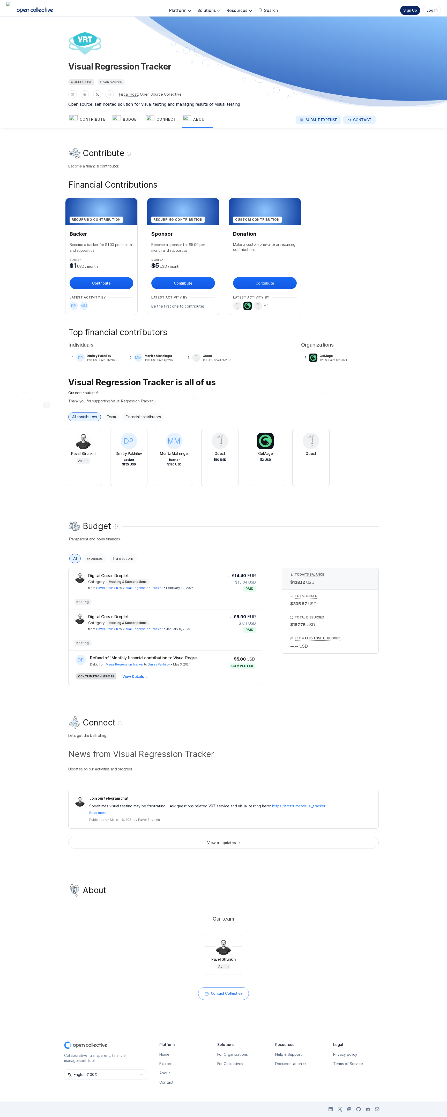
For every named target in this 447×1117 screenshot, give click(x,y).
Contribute (101, 283)
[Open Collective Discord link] (367, 1109)
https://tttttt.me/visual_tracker (298, 806)
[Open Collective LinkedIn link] (330, 1109)
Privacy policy (345, 1054)
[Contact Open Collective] (377, 1109)
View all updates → (223, 842)
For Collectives (230, 1063)
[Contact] (72, 94)
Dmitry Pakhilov (159, 664)
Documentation (288, 1063)
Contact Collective (227, 993)
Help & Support (288, 1054)
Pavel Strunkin (107, 588)
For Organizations (232, 1054)
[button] (89, 119)
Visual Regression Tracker (143, 588)
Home (164, 1054)
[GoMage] (247, 306)
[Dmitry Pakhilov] (74, 306)
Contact (166, 1082)
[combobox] (105, 1074)
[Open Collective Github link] (358, 1109)
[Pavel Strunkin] (80, 577)
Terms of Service (348, 1063)
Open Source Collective (161, 94)
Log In (432, 10)
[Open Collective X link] (340, 1109)
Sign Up (410, 10)
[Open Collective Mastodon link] (349, 1109)
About (164, 1073)
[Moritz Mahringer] (84, 306)
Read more (97, 813)
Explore (166, 1063)
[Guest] (237, 306)
